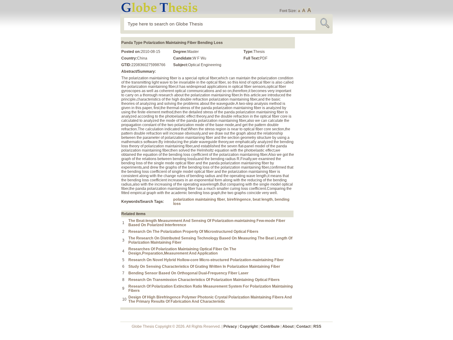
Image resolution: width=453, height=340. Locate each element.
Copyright (249, 326)
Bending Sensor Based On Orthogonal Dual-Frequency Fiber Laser (188, 273)
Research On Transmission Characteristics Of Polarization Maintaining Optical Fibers (204, 280)
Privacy (230, 326)
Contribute (270, 326)
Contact (303, 326)
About (288, 326)
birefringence (239, 199)
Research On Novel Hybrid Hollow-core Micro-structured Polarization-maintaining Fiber (206, 260)
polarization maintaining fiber (199, 199)
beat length (263, 199)
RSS (317, 326)
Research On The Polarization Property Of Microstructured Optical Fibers (193, 232)
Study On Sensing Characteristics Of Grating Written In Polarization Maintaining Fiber (204, 266)
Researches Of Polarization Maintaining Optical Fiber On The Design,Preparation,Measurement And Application (182, 251)
